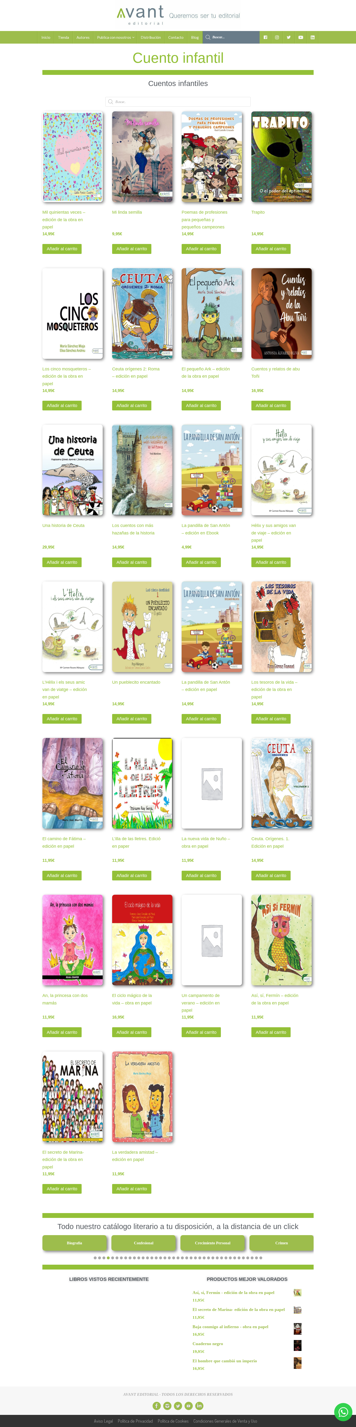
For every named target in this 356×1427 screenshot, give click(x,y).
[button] (95, 1257)
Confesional (143, 1243)
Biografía (74, 1243)
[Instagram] (167, 1406)
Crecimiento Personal (212, 1243)
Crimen (281, 1243)
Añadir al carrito (62, 248)
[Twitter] (178, 1406)
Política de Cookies (173, 1421)
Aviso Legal (103, 1421)
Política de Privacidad (135, 1421)
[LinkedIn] (199, 1406)
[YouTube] (189, 1406)
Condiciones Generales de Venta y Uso (225, 1421)
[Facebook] (157, 1406)
